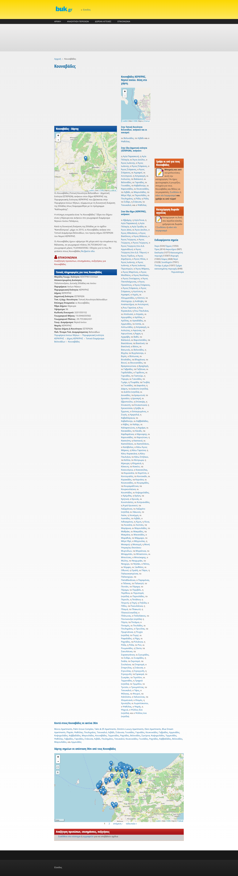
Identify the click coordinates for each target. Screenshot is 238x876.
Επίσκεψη (140, 401)
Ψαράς (137, 706)
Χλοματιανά (126, 700)
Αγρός (135, 294)
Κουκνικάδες (142, 188)
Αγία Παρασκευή (131, 156)
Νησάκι (136, 563)
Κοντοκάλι (142, 476)
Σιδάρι (127, 201)
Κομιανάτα (129, 473)
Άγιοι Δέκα (126, 229)
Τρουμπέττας (137, 687)
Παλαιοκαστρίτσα (129, 573)
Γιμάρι (124, 382)
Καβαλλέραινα (128, 417)
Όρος (157, 249)
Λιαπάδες (125, 518)
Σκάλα (124, 661)
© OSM (101, 190)
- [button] (58, 140)
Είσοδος (87, 9)
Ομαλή (135, 570)
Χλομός (138, 700)
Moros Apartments (63, 729)
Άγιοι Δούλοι (138, 159)
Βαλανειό (138, 179)
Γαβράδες (128, 369)
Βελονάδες (129, 138)
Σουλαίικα (126, 664)
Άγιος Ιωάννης (128, 162)
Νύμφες (127, 567)
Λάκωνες (136, 511)
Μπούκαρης (140, 557)
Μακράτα (125, 534)
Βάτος (135, 346)
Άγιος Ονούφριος (131, 278)
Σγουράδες (143, 654)
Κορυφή (174, 255)
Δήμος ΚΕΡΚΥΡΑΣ (75, 338)
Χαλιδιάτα (126, 696)
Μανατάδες (139, 534)
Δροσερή (136, 398)
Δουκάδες (125, 395)
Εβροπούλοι (127, 401)
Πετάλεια (136, 599)
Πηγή (134, 602)
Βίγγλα (124, 353)
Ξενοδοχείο (166, 262)
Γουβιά (146, 382)
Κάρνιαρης (142, 434)
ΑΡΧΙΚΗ (57, 21)
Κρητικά (125, 499)
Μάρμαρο (139, 538)
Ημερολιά (134, 414)
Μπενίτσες (126, 557)
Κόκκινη (125, 466)
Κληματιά (136, 463)
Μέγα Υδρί (126, 195)
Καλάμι (136, 424)
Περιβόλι (136, 589)
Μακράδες (138, 531)
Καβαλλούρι (140, 185)
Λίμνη (138, 521)
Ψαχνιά (124, 709)
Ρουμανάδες (127, 648)
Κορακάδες (126, 479)
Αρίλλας (138, 317)
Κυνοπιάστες (127, 502)
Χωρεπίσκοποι (141, 703)
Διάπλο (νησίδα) (131, 391)
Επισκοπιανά (140, 405)
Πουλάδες (138, 625)
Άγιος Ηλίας (139, 258)
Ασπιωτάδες (127, 327)
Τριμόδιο (137, 683)
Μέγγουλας (139, 541)
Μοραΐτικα (141, 550)
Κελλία (127, 460)
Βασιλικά (140, 343)
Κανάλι (138, 430)
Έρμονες (125, 411)
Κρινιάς (135, 499)
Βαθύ (136, 336)
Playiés (70, 732)
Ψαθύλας (125, 141)
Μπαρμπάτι (126, 554)
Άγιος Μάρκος (142, 268)
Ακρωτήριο (171, 249)
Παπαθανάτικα (128, 580)
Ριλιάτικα (138, 641)
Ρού (139, 644)
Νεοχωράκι (137, 560)
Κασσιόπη (126, 440)
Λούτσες (140, 524)
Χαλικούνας (139, 696)
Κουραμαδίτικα (131, 486)
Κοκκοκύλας (141, 469)
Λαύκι (124, 515)
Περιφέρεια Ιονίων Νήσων (66, 335)
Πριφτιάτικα (127, 632)
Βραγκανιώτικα (128, 366)
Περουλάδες (140, 195)
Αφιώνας (137, 330)
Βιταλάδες (126, 359)
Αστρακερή (140, 175)
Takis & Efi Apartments (105, 729)
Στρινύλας (126, 670)
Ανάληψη (139, 301)
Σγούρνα (145, 735)
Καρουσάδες (127, 188)
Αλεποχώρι (126, 301)
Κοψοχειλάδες (142, 492)
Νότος (146, 563)
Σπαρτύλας (126, 667)
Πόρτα (124, 622)
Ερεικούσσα (126, 408)
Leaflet (91, 190)
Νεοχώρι (125, 563)
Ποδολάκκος (140, 615)
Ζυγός (124, 414)
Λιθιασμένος (127, 521)
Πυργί (136, 635)
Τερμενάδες (126, 680)
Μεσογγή (136, 544)
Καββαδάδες (142, 421)
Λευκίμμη (133, 515)
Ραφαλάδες (126, 638)
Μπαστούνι (141, 554)
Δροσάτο (125, 398)
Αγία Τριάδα (138, 226)
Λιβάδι (141, 138)
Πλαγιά (124, 609)
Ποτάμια (135, 622)
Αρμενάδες (126, 323)
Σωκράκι (125, 677)
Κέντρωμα (139, 460)
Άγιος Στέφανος (139, 166)
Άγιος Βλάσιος (140, 236)
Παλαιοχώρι (127, 576)
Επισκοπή (125, 405)
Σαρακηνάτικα (128, 654)
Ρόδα (138, 198)
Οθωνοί (125, 570)
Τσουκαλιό (126, 205)
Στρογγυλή (139, 670)
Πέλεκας (127, 583)
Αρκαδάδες (137, 320)
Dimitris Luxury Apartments (130, 729)
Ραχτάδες (125, 641)
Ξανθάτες (139, 567)
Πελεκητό (139, 583)
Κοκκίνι (136, 466)
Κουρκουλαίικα (128, 489)
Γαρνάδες (139, 182)
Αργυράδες (126, 317)
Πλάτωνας (126, 615)
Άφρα (137, 333)
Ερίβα (138, 408)
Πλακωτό (136, 609)
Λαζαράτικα (126, 508)
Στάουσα (137, 201)
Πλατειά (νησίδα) (129, 612)
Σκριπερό (135, 661)
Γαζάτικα (141, 369)
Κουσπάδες (126, 492)
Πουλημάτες (127, 198)
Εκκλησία (159, 252)
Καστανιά (137, 440)
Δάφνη (124, 388)
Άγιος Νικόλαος (140, 275)
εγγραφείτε (88, 836)
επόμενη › (118, 823)
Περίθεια (125, 593)
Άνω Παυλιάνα (141, 310)
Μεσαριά (125, 544)
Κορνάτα (139, 479)
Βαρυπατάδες (140, 340)
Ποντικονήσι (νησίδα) (131, 619)
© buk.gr (113, 190)
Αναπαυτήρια (127, 304)
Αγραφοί (138, 172)
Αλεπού (140, 297)
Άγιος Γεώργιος (128, 239)
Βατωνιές (125, 349)
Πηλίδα (143, 602)
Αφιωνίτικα (126, 333)
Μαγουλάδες (140, 192)
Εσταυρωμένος (139, 411)
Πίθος (124, 606)
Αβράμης (127, 220)
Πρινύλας (140, 628)
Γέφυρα (124, 378)
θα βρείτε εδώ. (88, 251)
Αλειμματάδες (127, 297)
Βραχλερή (143, 366)
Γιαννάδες (137, 378)
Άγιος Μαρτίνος (130, 272)
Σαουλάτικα (126, 651)
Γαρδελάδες (126, 372)
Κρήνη (138, 495)
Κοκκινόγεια (127, 469)
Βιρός (124, 356)
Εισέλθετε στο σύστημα (69, 836)
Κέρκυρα (125, 463)
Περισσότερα (177, 272)
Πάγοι (144, 570)
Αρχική (57, 58)
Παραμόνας (143, 580)
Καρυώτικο (142, 437)
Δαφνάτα (141, 385)
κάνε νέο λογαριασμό (165, 195)
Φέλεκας (125, 693)
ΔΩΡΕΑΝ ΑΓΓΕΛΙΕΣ (103, 21)
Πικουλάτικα (137, 606)
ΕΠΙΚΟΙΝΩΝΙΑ (123, 21)
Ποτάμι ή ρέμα (161, 265)
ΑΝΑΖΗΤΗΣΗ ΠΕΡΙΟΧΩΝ (78, 21)
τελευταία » (131, 823)
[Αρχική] (64, 9)
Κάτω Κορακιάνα (129, 453)
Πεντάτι (125, 586)
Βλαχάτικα (140, 359)
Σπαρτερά (139, 664)
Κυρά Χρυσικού (130, 505)
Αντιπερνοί (126, 175)
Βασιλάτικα (126, 343)
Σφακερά (139, 674)
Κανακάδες (126, 430)
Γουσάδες (125, 185)
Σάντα (138, 648)
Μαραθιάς (126, 538)
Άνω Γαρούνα (129, 307)
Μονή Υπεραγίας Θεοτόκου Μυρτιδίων (135, 547)
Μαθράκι (125, 531)
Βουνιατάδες (136, 362)
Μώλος (124, 560)
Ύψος (136, 690)
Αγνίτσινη (138, 291)
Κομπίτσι (142, 473)
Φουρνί (136, 693)
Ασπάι (138, 323)
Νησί (175, 259)
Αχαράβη (125, 336)
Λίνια (146, 521)
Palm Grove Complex (83, 729)
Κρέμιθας (127, 495)
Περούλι (125, 599)
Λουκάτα (128, 524)
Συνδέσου (174, 192)
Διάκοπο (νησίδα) (139, 388)
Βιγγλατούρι (138, 353)
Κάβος (126, 424)
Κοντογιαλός (127, 476)
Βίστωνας (134, 356)
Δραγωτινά (139, 395)
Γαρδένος (139, 372)
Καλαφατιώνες (128, 427)
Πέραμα (136, 586)
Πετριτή (125, 602)
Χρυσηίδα (125, 703)
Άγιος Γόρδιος (128, 255)
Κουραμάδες (143, 482)
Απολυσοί (128, 314)
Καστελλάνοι (127, 443)
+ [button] (58, 135)
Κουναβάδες (74, 341)
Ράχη (137, 638)
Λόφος (164, 259)
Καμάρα (141, 427)
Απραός (139, 314)
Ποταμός (125, 625)
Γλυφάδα (134, 382)
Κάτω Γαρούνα (139, 450)
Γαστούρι (138, 375)
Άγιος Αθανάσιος (129, 233)
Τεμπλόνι (137, 677)
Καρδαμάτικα (127, 434)
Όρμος (168, 246)
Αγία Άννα (139, 220)
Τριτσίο (124, 687)
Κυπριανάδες (143, 502)
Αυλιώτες (125, 179)
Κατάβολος (128, 447)
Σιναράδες (139, 657)
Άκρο (157, 246)
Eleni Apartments (153, 729)
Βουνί (124, 362)
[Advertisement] (119, 37)
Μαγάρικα (126, 528)
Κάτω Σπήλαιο (141, 456)
